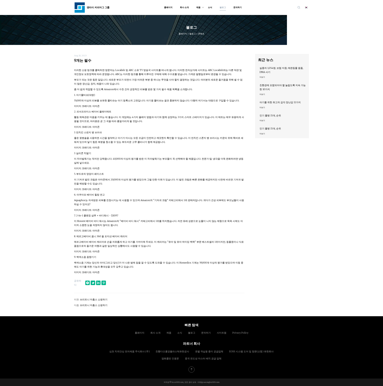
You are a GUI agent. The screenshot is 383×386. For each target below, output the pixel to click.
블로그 (223, 7)
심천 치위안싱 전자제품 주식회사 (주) (129, 351)
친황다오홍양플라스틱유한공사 (172, 351)
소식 (210, 7)
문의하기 (237, 7)
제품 (198, 7)
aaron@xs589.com (211, 382)
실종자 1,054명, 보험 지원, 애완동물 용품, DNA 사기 (281, 70)
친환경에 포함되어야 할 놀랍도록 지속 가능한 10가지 (283, 87)
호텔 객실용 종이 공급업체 (209, 351)
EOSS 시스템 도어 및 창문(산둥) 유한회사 (251, 351)
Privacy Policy (240, 332)
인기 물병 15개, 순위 (270, 115)
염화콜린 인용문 (170, 358)
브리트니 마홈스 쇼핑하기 (93, 299)
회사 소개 (184, 7)
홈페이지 (168, 7)
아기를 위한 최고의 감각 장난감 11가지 (280, 102)
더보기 (262, 77)
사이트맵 (221, 332)
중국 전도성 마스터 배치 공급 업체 (203, 358)
